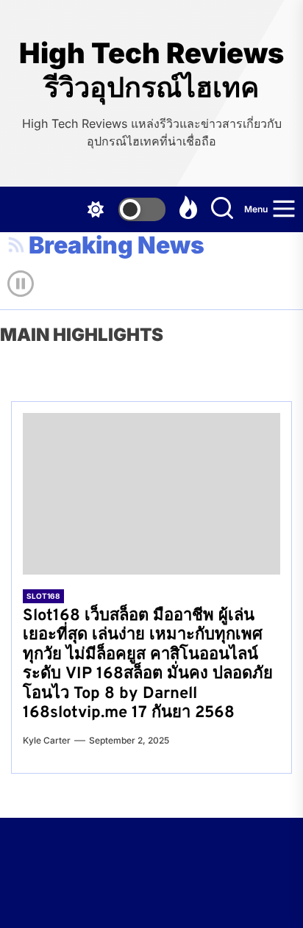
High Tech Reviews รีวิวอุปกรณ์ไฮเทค (151, 70)
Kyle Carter (47, 740)
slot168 (43, 595)
